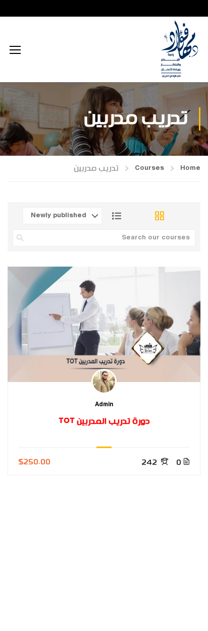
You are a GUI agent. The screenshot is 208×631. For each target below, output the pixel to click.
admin (104, 405)
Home (190, 168)
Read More (104, 324)
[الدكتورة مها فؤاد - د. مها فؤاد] (179, 49)
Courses (149, 168)
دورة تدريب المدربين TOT (104, 421)
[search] (20, 237)
